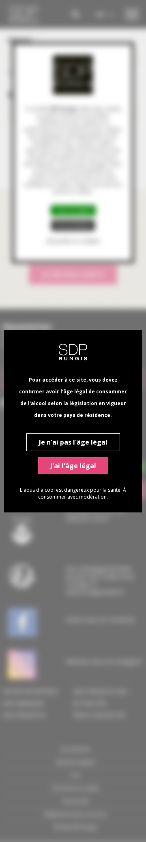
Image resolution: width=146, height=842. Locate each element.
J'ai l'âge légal (73, 465)
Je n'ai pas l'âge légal (73, 442)
